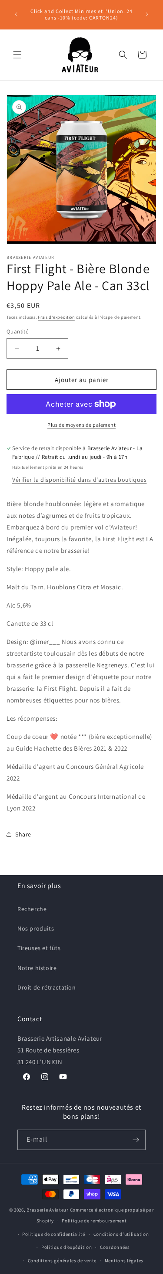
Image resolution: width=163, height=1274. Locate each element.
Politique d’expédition (66, 1247)
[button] (17, 54)
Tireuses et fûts (39, 948)
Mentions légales (124, 1261)
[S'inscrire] (135, 1140)
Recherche (32, 909)
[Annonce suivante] (146, 14)
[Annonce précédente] (16, 14)
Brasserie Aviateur (48, 1210)
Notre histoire (37, 968)
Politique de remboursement (94, 1221)
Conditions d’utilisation (121, 1234)
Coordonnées (115, 1247)
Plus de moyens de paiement (81, 424)
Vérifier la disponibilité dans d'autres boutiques (79, 479)
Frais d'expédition (56, 317)
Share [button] (23, 834)
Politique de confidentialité (53, 1234)
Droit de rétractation (46, 987)
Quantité (17, 331)
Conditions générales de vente (62, 1261)
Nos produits (35, 928)
